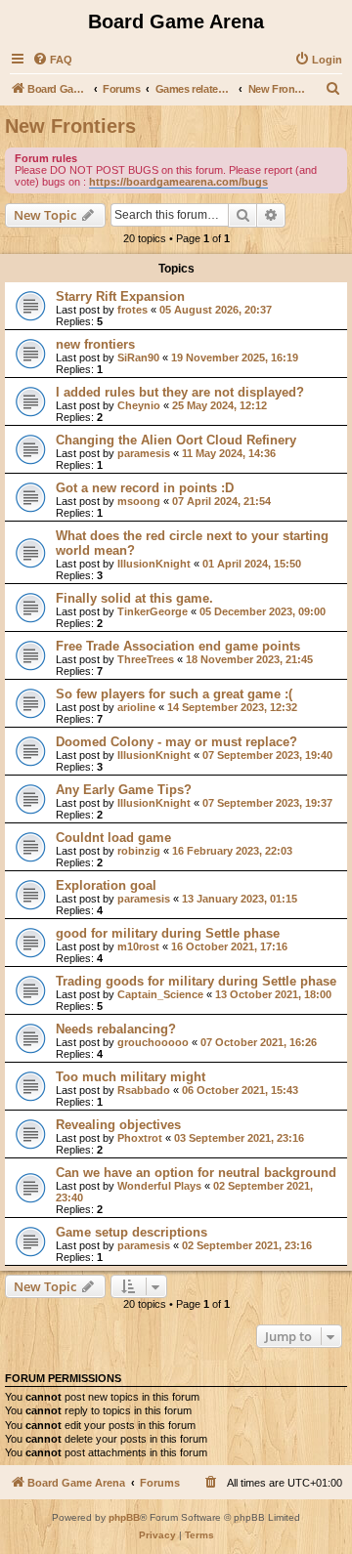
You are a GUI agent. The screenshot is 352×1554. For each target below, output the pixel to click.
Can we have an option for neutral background (196, 1172)
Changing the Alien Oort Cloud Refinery (176, 440)
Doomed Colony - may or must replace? (176, 742)
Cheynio (138, 405)
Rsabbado (143, 1090)
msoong (138, 501)
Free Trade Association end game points (178, 646)
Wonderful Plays (159, 1186)
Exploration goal (106, 885)
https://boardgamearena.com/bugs (178, 182)
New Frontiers (70, 126)
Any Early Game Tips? (124, 789)
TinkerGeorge (152, 611)
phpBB (124, 1517)
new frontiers (95, 344)
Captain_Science (160, 994)
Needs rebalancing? (116, 1029)
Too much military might (130, 1077)
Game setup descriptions (131, 1232)
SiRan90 (138, 357)
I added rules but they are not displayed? (180, 392)
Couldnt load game (113, 837)
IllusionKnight (154, 563)
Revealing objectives (118, 1124)
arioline (136, 707)
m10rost (138, 946)
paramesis (143, 453)
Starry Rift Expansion (120, 296)
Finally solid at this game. (134, 598)
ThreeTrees (145, 659)
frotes (132, 309)
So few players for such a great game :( (174, 694)
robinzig (138, 851)
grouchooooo (153, 1042)
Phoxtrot (139, 1138)
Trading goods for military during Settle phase (196, 981)
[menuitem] (52, 59)
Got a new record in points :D (145, 488)
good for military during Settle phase (168, 933)
